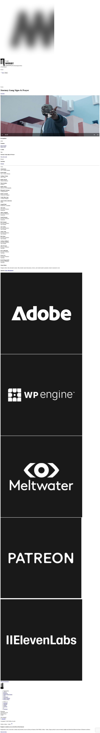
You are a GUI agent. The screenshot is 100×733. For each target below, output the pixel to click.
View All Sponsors (9, 270)
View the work (4, 156)
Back (3, 72)
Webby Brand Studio (7, 694)
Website (2, 163)
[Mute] (94, 135)
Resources (5, 693)
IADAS (5, 692)
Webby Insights (6, 698)
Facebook (5, 709)
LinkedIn (5, 704)
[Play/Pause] (2, 135)
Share (6, 72)
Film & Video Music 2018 (3, 146)
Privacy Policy (6, 699)
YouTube (2, 93)
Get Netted (5, 697)
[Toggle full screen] (98, 135)
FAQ (4, 695)
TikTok (4, 705)
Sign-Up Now (4, 731)
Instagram (5, 703)
